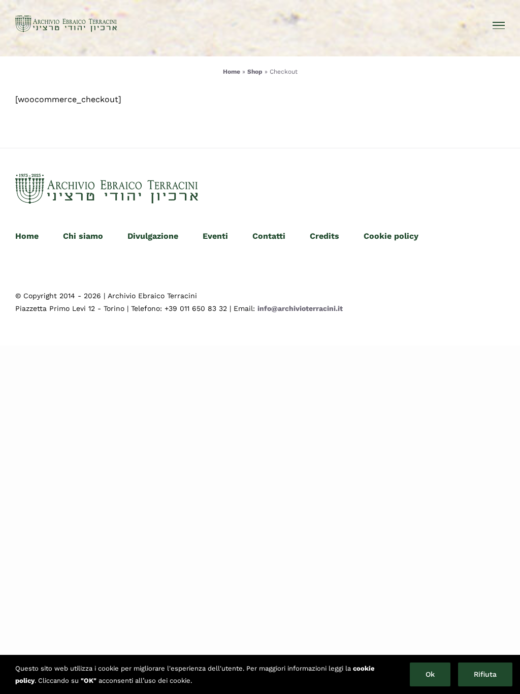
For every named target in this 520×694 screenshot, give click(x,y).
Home (231, 71)
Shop (255, 71)
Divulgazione (152, 236)
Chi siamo (83, 236)
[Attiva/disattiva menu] (498, 25)
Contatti (268, 236)
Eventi (215, 236)
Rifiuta (485, 674)
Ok (430, 674)
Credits (324, 236)
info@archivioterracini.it (300, 308)
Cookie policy (391, 236)
